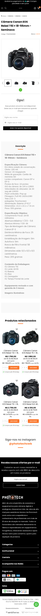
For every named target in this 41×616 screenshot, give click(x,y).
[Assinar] (20, 485)
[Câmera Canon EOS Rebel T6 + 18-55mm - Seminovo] (11, 402)
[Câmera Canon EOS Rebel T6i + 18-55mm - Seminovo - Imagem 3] (24, 83)
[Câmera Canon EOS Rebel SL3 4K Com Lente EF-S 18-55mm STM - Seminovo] (30, 402)
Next (38, 82)
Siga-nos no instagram (20, 442)
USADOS (24, 16)
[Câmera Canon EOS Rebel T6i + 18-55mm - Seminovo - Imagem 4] (33, 83)
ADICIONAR (13, 368)
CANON (38, 34)
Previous (2, 83)
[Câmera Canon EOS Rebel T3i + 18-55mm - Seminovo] (11, 350)
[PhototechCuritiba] (20, 8)
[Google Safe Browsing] (22, 591)
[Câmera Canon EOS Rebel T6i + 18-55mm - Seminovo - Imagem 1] (7, 83)
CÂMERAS (10, 16)
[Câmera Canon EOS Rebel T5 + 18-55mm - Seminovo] (30, 350)
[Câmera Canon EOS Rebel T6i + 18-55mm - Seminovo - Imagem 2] (16, 83)
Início (4, 16)
